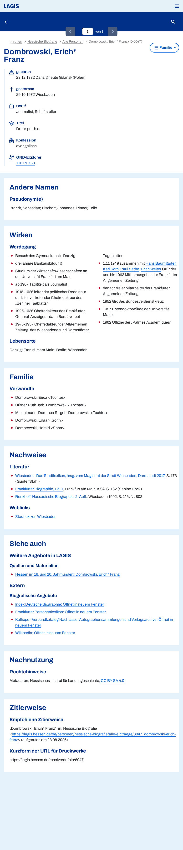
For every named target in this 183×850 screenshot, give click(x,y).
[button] (177, 6)
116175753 (25, 163)
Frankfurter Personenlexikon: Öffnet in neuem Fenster (60, 612)
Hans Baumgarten (161, 263)
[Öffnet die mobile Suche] (173, 22)
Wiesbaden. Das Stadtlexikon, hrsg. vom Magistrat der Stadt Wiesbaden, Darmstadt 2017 (90, 476)
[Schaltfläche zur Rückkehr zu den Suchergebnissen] (7, 22)
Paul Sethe (129, 269)
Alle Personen (72, 41)
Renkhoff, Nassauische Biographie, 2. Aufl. (51, 497)
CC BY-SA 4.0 (112, 681)
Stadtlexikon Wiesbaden (35, 517)
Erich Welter (151, 269)
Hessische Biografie (42, 41)
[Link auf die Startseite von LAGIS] (27, 6)
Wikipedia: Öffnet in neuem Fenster (45, 633)
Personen (15, 41)
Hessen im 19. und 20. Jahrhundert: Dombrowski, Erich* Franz (67, 574)
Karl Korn (111, 269)
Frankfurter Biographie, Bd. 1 (39, 489)
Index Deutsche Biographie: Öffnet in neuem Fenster (59, 604)
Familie (166, 47)
